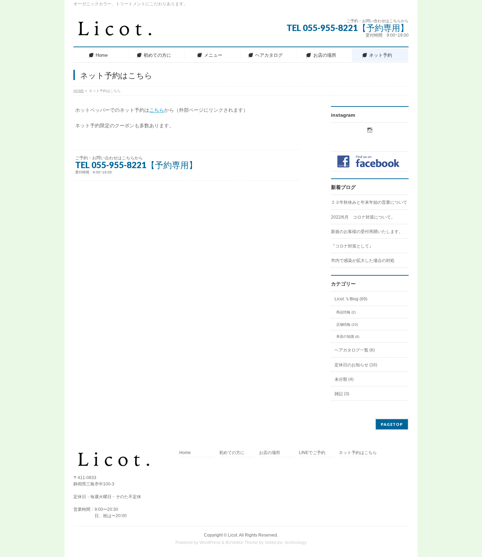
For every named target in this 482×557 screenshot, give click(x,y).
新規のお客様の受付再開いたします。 (367, 231)
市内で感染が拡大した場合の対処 (362, 260)
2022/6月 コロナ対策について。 (363, 217)
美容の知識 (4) (347, 336)
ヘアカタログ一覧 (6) (355, 350)
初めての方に (232, 453)
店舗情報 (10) (347, 324)
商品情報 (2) (346, 312)
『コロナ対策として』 (352, 246)
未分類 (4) (344, 379)
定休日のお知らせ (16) (356, 364)
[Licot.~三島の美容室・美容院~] (120, 31)
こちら (156, 110)
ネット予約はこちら (358, 453)
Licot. (233, 535)
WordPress (210, 542)
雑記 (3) (342, 393)
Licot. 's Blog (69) (351, 298)
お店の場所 (269, 453)
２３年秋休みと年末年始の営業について (369, 202)
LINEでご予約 (312, 453)
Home (185, 453)
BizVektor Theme (241, 542)
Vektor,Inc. (274, 542)
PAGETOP (392, 424)
